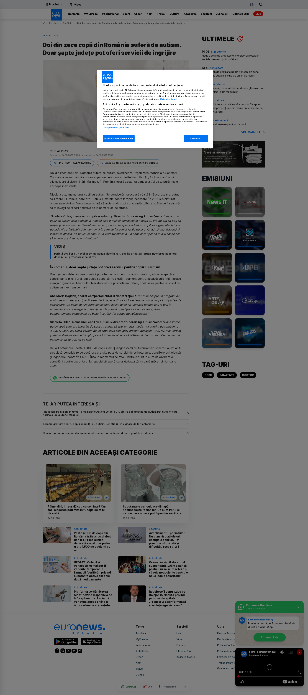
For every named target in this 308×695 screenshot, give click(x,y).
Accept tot (196, 138)
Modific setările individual (118, 138)
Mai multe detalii (168, 99)
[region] (155, 109)
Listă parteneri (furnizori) (116, 127)
